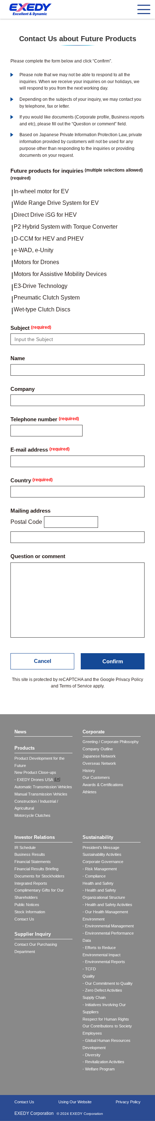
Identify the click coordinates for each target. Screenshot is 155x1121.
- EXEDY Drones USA (33, 779)
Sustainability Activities (102, 854)
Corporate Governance (103, 861)
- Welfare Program (99, 1069)
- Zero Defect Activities (102, 990)
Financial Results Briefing (36, 869)
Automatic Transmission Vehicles (43, 787)
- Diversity (92, 1055)
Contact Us (24, 919)
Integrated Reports (30, 883)
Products (24, 748)
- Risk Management (100, 869)
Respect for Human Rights (106, 1019)
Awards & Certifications (103, 784)
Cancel (42, 661)
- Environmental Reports (104, 962)
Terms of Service (75, 686)
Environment (94, 919)
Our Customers (96, 777)
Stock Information (29, 912)
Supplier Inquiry (32, 934)
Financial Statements (32, 861)
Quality (89, 976)
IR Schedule (25, 847)
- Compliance (94, 876)
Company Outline (98, 749)
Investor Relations (34, 837)
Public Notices (26, 904)
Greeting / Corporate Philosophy (111, 742)
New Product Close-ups (35, 772)
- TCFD (89, 969)
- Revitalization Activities (103, 1062)
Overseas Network (99, 763)
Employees (92, 1033)
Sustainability (98, 837)
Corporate (94, 731)
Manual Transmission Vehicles (40, 794)
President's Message (101, 847)
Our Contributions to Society (107, 1026)
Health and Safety (98, 883)
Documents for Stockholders (39, 876)
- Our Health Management (105, 912)
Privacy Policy (129, 679)
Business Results (29, 854)
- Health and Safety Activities (107, 904)
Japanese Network (99, 756)
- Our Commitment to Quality (108, 983)
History (89, 770)
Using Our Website (75, 1102)
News (20, 731)
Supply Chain (94, 997)
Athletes (90, 792)
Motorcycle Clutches (32, 815)
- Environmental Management (108, 926)
